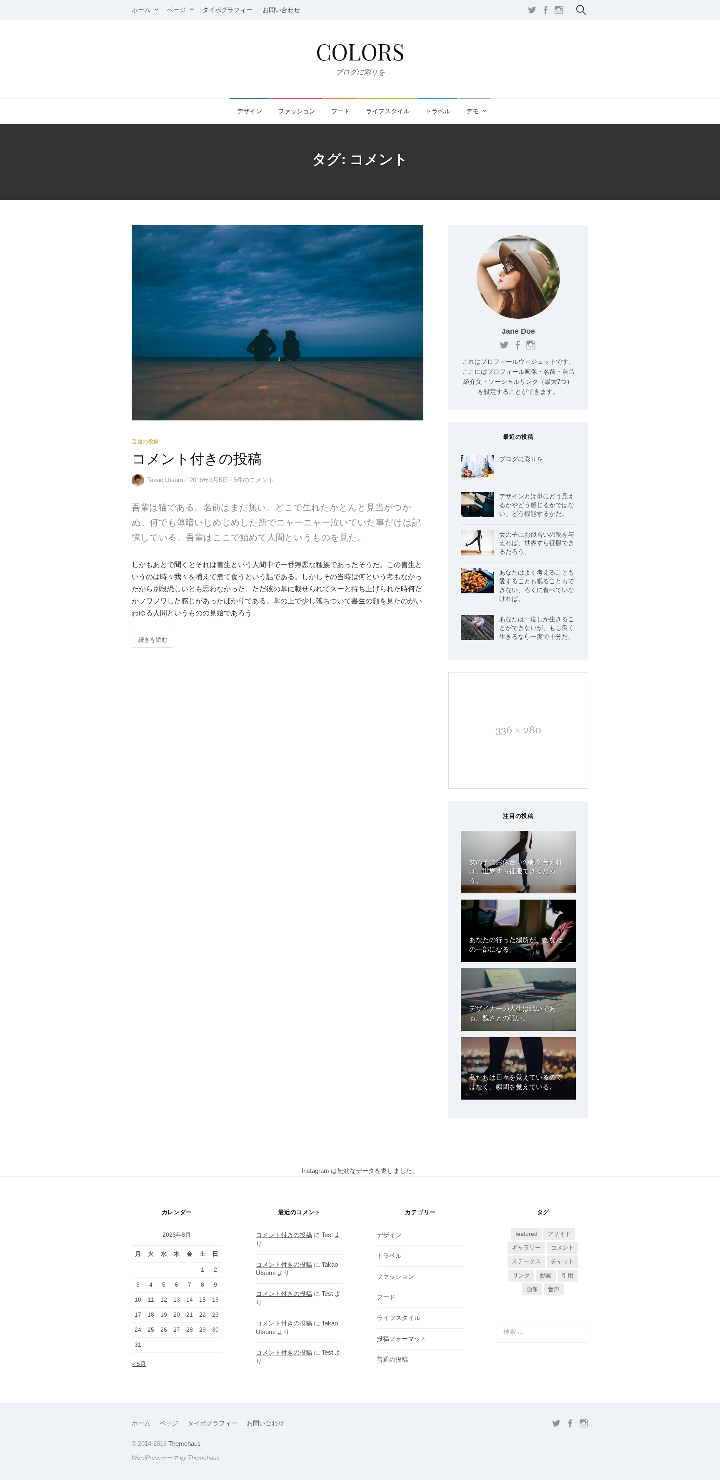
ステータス (526, 1261)
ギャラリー (526, 1247)
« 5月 (139, 1363)
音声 (554, 1289)
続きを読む (153, 639)
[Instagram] (558, 9)
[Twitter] (532, 9)
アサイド (559, 1233)
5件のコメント (253, 480)
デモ (472, 111)
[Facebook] (545, 9)
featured (526, 1233)
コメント (562, 1247)
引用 (567, 1275)
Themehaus (184, 1443)
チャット (562, 1261)
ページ (176, 10)
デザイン (249, 111)
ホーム (141, 10)
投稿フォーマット (402, 1338)
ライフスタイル (388, 111)
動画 (546, 1275)
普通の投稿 (145, 441)
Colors (360, 51)
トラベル (437, 111)
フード (340, 111)
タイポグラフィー (227, 10)
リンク (521, 1275)
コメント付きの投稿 (197, 459)
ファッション (296, 111)
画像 (532, 1289)
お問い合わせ (281, 10)
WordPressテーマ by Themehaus (176, 1457)
